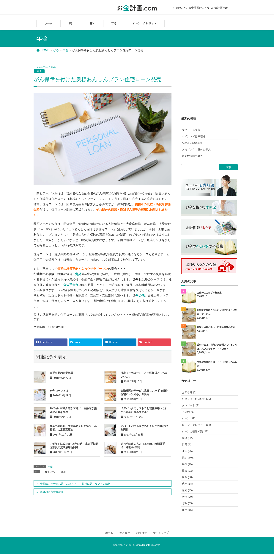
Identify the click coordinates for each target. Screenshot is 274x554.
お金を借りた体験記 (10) (196, 398)
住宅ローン (50, 471)
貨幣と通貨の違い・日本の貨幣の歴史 (216, 327)
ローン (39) (188, 418)
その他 (140, 295)
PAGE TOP (268, 532)
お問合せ (141, 532)
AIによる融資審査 (192, 142)
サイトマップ (161, 532)
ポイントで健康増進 (193, 136)
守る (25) (187, 451)
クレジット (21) (191, 405)
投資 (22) (187, 470)
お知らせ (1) (189, 392)
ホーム (109, 532)
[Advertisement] (209, 88)
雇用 (63, 471)
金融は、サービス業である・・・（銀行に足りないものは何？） (78, 483)
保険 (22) (187, 437)
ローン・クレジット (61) (196, 424)
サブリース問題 (191, 129)
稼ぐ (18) (187, 483)
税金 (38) (187, 477)
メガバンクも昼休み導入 (196, 149)
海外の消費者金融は (52, 491)
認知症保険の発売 (192, 156)
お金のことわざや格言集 (209, 292)
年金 (39, 71)
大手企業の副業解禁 (61, 372)
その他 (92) (188, 411)
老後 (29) (187, 496)
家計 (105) (188, 457)
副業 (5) (186, 444)
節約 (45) (187, 490)
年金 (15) (187, 464)
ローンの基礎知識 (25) (195, 431)
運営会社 (124, 532)
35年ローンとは (59, 390)
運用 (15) (187, 509)
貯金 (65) (187, 503)
